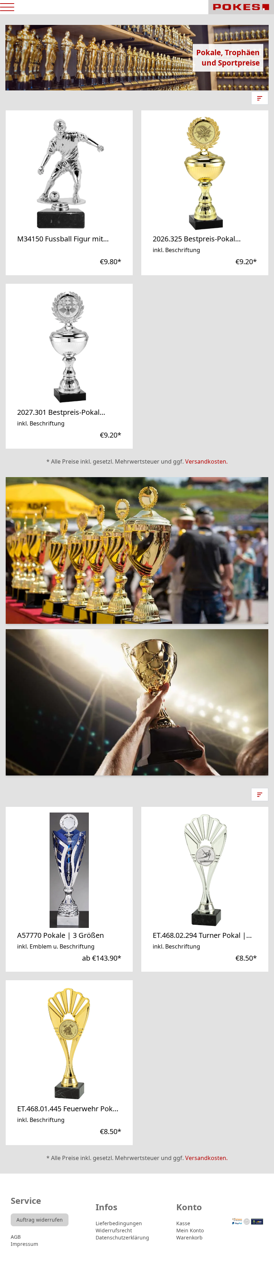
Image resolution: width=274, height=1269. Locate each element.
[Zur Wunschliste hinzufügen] (99, 228)
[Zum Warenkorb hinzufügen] (115, 228)
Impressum (24, 1244)
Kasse (183, 1223)
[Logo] (241, 7)
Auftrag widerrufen (39, 1219)
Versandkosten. (206, 461)
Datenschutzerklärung (122, 1237)
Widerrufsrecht (114, 1230)
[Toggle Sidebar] (7, 7)
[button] (259, 98)
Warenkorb (189, 1237)
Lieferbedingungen (119, 1223)
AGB (16, 1236)
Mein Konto (190, 1230)
